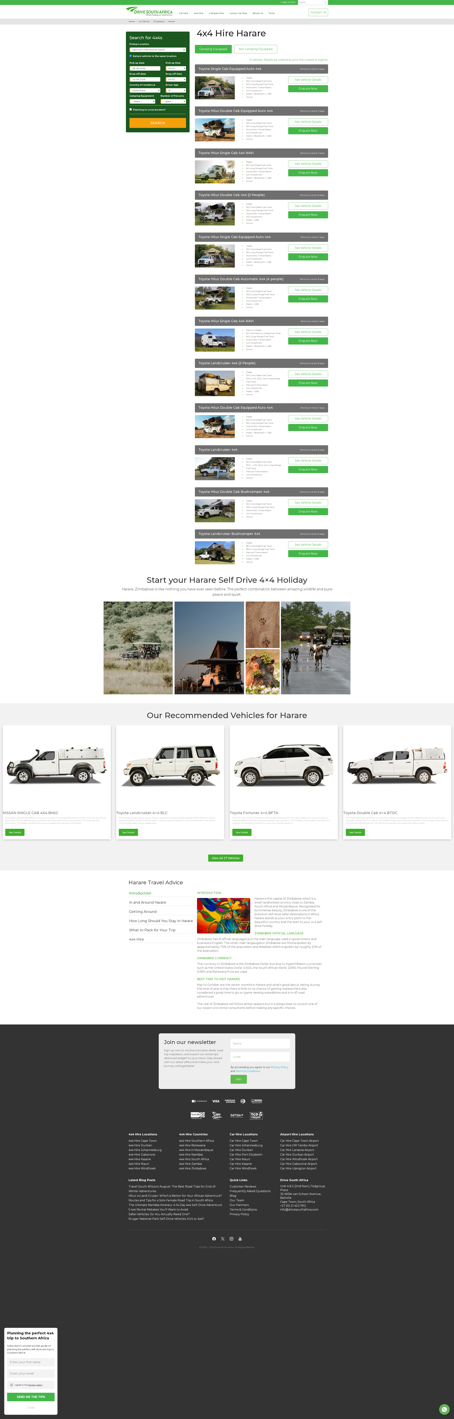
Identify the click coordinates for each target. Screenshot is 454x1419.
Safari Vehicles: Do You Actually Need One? (159, 1214)
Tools (272, 13)
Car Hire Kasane (241, 1164)
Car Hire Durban (241, 1150)
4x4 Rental (144, 21)
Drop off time (174, 74)
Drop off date (137, 74)
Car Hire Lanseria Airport (297, 1150)
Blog (233, 1196)
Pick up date (137, 63)
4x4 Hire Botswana (192, 1145)
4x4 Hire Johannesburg (145, 1150)
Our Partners (239, 1205)
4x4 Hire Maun (139, 1164)
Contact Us (318, 12)
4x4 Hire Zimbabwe (192, 1168)
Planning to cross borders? (149, 109)
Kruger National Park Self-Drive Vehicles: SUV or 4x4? (166, 1219)
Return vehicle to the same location (154, 56)
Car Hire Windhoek (243, 1168)
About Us (258, 13)
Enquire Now (308, 88)
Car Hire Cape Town (244, 1141)
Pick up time (173, 63)
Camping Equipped (213, 49)
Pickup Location (139, 44)
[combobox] (158, 50)
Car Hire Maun (240, 1159)
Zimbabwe (158, 21)
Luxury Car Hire (238, 13)
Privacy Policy (279, 1067)
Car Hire (183, 13)
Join (239, 1079)
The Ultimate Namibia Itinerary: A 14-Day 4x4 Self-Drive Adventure (175, 1205)
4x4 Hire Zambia (190, 1164)
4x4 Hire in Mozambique (196, 1150)
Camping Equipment (141, 96)
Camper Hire (216, 13)
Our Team (237, 1200)
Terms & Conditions (248, 1071)
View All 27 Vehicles (226, 858)
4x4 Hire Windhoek (142, 1168)
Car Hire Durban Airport (297, 1154)
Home (132, 21)
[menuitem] (313, 2)
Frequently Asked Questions (250, 1191)
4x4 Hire (198, 13)
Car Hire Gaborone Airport (298, 1164)
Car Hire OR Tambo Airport (299, 1145)
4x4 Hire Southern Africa (196, 1141)
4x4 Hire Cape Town (143, 1141)
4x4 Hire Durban (140, 1145)
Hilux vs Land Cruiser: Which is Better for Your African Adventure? (175, 1196)
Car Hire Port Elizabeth (246, 1154)
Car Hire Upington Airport (298, 1168)
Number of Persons (172, 96)
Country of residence (142, 85)
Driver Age (172, 85)
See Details (15, 832)
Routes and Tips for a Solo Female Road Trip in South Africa (171, 1200)
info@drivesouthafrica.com (299, 1209)
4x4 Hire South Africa (194, 1159)
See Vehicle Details (308, 79)
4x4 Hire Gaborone (142, 1154)
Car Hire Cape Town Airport (299, 1141)
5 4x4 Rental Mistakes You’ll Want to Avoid (158, 1209)
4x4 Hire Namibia (191, 1154)
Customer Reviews (243, 1186)
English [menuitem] (302, 2)
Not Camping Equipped (256, 49)
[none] (313, 2)
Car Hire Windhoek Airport (299, 1159)
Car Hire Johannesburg (246, 1145)
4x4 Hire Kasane (140, 1159)
